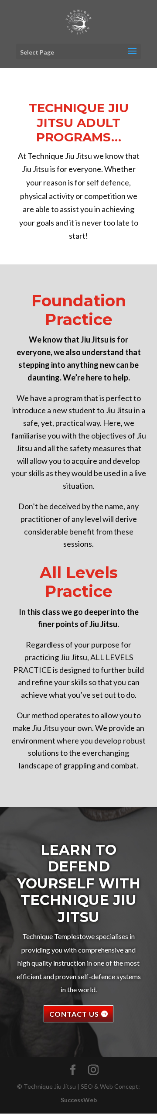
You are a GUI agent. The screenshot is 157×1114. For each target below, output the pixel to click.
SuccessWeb (79, 1100)
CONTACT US (74, 1014)
